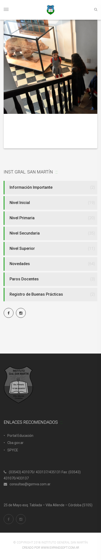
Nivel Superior (22, 248)
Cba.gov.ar (15, 443)
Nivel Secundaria (25, 233)
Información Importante (31, 187)
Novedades (20, 263)
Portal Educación (20, 436)
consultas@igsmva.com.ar (30, 484)
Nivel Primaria (22, 218)
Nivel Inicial (20, 202)
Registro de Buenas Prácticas (36, 294)
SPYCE (12, 450)
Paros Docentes (24, 279)
